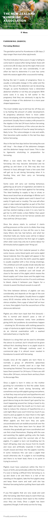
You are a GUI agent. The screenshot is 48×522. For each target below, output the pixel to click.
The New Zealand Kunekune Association (19, 17)
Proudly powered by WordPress (15, 516)
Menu (25, 32)
